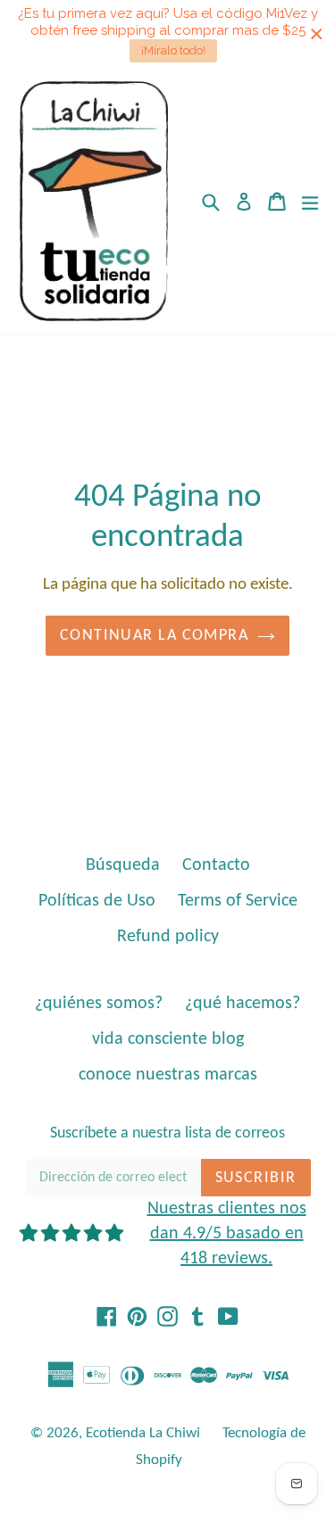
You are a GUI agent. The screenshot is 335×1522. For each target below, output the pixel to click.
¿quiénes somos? (99, 1004)
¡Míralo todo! (173, 50)
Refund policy (168, 937)
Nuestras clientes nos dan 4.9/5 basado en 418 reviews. (226, 1234)
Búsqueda (123, 865)
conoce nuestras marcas (168, 1075)
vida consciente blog (168, 1039)
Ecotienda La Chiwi (143, 1433)
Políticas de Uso (96, 901)
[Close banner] (316, 34)
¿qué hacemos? (242, 1004)
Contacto (216, 865)
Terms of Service (237, 901)
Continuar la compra (154, 635)
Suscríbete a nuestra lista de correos (167, 1133)
